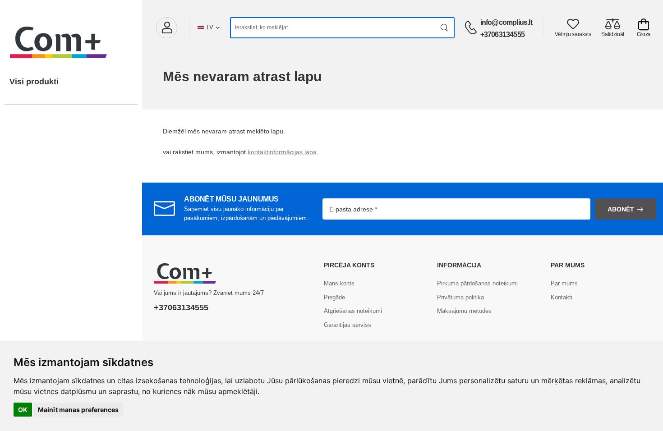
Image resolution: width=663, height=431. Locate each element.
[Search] (444, 27)
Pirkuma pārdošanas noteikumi (477, 283)
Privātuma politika (460, 297)
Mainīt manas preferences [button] (78, 409)
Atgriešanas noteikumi (353, 310)
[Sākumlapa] (71, 33)
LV (210, 27)
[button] (166, 28)
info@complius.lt (506, 22)
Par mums (564, 283)
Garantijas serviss (347, 324)
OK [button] (23, 409)
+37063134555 (502, 34)
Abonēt (621, 209)
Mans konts (339, 283)
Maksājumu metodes (464, 310)
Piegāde (334, 297)
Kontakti (561, 297)
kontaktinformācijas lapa (283, 152)
